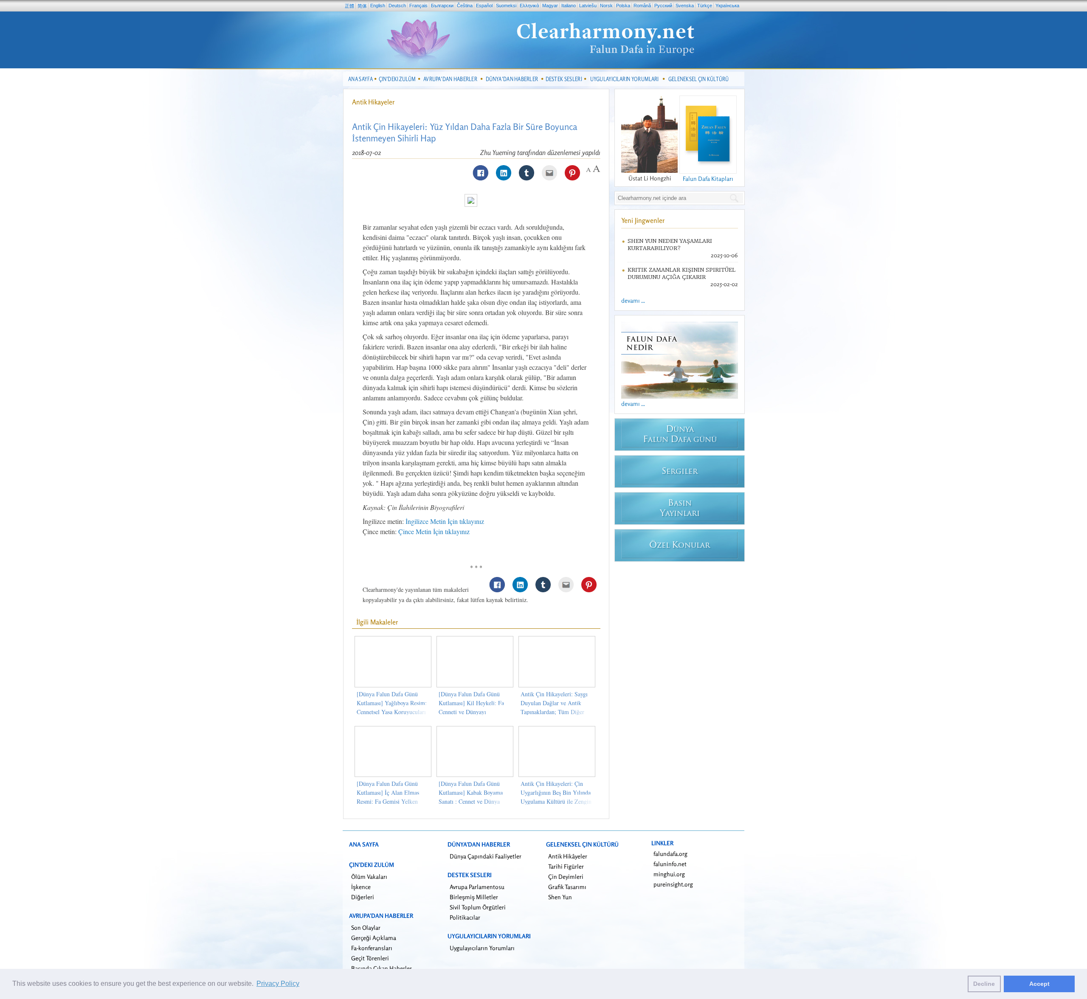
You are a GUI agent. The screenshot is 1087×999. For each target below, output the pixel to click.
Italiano (568, 5)
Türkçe (704, 5)
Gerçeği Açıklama (373, 937)
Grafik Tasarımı (567, 886)
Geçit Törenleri (370, 958)
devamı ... (633, 300)
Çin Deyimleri (565, 876)
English (377, 5)
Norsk (606, 5)
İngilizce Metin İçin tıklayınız (445, 521)
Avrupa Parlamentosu (477, 886)
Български (442, 5)
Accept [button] (1039, 983)
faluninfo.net (670, 863)
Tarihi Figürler (566, 866)
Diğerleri (362, 897)
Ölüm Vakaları (369, 876)
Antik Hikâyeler (567, 856)
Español (484, 5)
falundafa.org (670, 853)
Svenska (685, 5)
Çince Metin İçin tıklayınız (434, 531)
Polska (623, 5)
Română (642, 5)
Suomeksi (506, 5)
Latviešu (588, 5)
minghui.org (669, 874)
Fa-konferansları (371, 947)
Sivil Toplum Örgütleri (478, 907)
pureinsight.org (673, 884)
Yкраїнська (727, 5)
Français (418, 5)
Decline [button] (984, 983)
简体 (362, 5)
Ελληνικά (529, 5)
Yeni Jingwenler (643, 220)
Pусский (663, 5)
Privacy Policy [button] (277, 983)
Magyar (550, 5)
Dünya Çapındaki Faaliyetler (485, 856)
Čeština (465, 5)
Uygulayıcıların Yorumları (482, 947)
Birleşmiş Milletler (474, 897)
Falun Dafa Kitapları (708, 178)
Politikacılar (465, 917)
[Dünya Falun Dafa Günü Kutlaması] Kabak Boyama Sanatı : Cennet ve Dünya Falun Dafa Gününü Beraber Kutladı (473, 801)
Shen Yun (560, 897)
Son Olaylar (365, 927)
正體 (349, 5)
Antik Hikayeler (373, 102)
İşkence (361, 886)
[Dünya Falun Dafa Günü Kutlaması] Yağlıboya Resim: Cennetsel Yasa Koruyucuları (392, 703)
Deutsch (397, 5)
